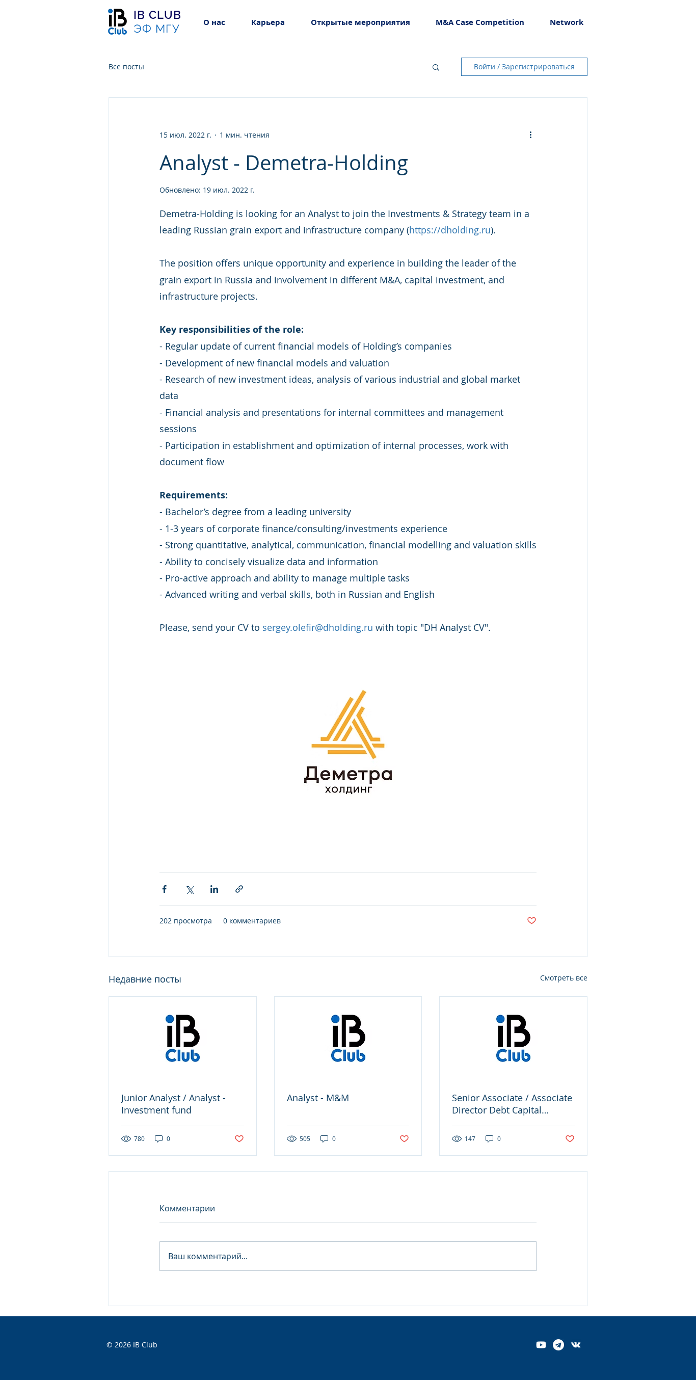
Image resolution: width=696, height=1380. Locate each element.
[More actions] (530, 134)
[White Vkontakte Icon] (575, 1344)
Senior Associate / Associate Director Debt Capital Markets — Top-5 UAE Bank (512, 1104)
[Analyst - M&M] (348, 1038)
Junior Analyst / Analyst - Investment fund (173, 1104)
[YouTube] (541, 1344)
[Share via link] (239, 889)
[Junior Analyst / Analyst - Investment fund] (182, 1038)
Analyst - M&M (318, 1098)
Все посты (126, 66)
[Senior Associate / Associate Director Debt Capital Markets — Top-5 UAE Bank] (513, 1038)
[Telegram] (558, 1344)
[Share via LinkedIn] (214, 889)
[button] (268, 22)
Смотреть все (563, 978)
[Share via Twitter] (189, 889)
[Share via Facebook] (164, 889)
